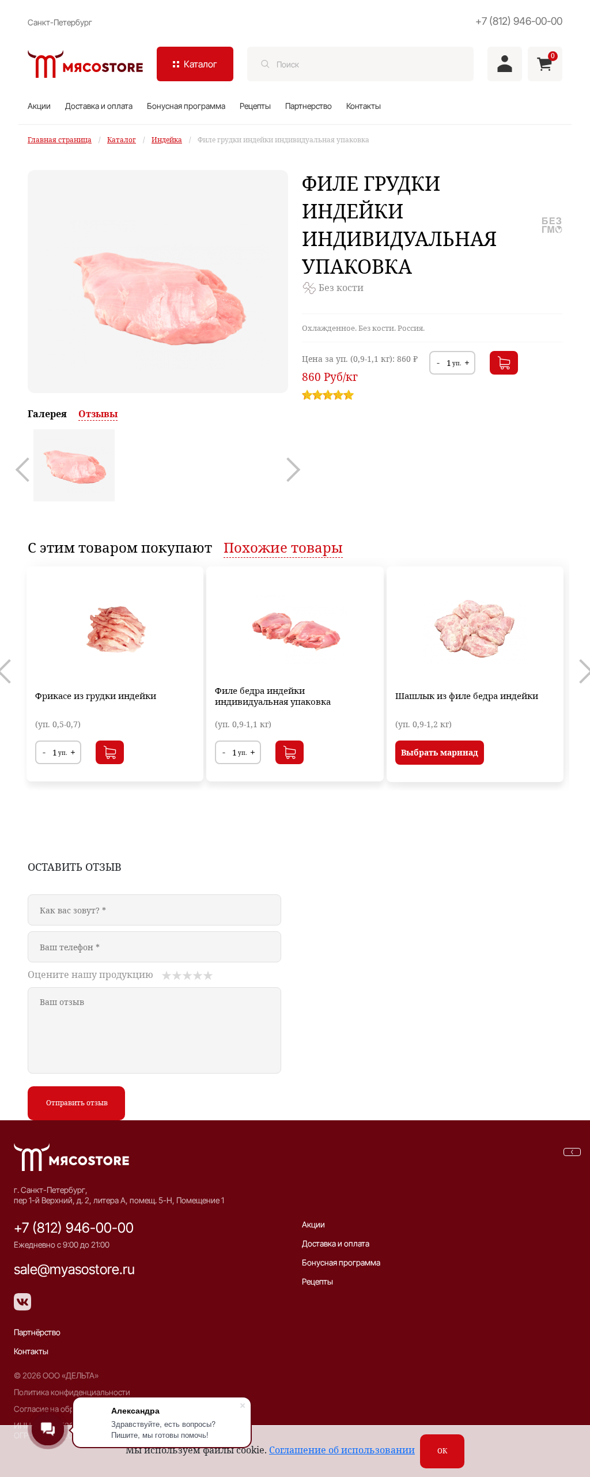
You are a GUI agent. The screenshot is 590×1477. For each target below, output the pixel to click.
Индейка (167, 140)
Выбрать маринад (439, 752)
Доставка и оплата (99, 106)
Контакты (363, 106)
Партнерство (308, 106)
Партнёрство (37, 1332)
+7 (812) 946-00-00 (518, 21)
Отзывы (98, 413)
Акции (39, 106)
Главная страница (60, 140)
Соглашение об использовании (342, 1450)
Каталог (121, 140)
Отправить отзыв (77, 1103)
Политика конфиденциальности (72, 1392)
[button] (27, 469)
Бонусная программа (186, 106)
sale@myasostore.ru (74, 1269)
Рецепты (255, 106)
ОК (442, 1451)
